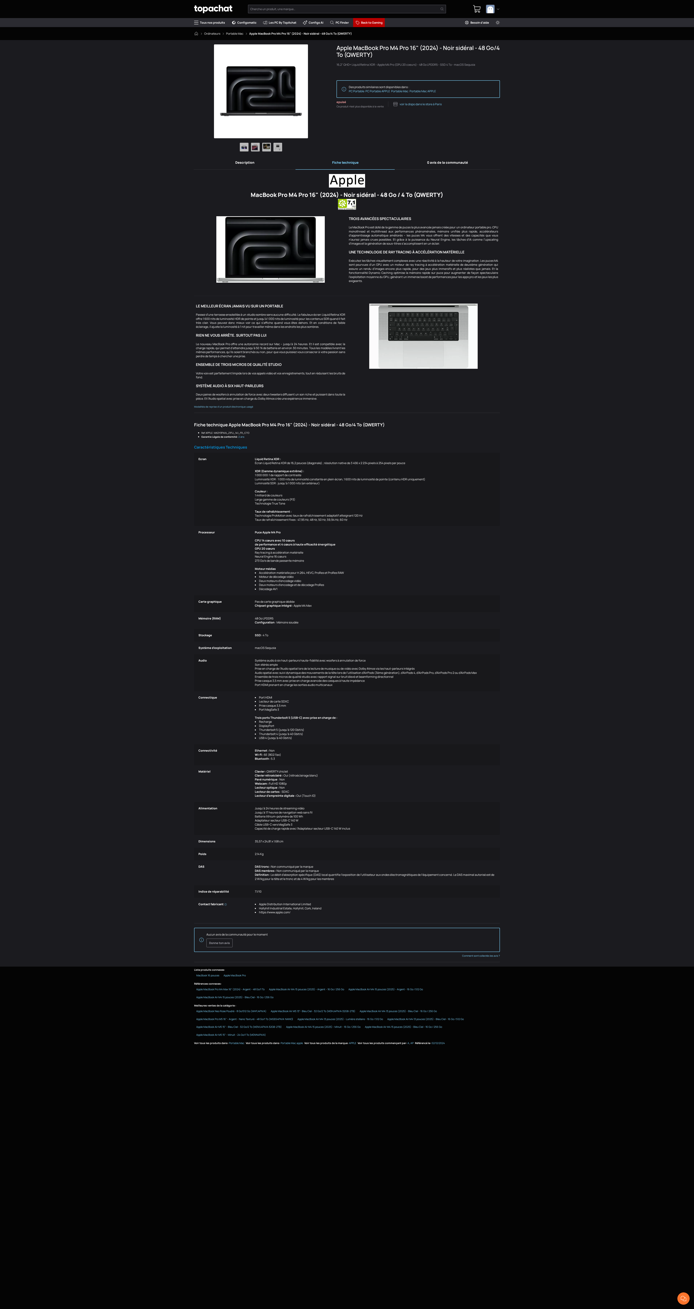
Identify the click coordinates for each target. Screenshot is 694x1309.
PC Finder (342, 23)
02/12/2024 (438, 1043)
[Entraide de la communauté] (683, 1298)
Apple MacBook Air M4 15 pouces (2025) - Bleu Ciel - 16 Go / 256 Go (234, 997)
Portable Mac (234, 33)
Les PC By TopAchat (282, 23)
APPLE (352, 1043)
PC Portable (356, 91)
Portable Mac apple (292, 1043)
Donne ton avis (219, 943)
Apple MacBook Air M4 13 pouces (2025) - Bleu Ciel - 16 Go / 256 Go (398, 1011)
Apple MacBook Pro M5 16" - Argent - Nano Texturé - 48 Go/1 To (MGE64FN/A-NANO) (244, 1019)
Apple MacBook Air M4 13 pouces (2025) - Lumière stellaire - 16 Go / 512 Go (340, 1019)
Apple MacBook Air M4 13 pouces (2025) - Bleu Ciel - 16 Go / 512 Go (425, 1019)
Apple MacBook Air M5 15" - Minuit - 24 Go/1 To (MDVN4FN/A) (231, 1034)
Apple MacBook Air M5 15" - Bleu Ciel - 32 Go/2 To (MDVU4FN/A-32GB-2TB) (239, 1026)
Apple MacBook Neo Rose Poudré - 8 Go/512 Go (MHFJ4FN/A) (231, 1011)
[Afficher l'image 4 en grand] (277, 147)
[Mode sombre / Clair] (497, 22)
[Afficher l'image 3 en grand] (266, 147)
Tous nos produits (212, 23)
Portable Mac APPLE (423, 91)
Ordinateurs (212, 33)
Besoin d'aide (479, 23)
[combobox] (493, 9)
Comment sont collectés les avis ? (481, 955)
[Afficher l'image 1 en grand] (244, 147)
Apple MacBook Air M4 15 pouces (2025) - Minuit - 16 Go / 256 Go (323, 1026)
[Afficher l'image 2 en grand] (255, 147)
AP (412, 1043)
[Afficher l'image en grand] (261, 91)
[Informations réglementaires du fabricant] (225, 904)
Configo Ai (316, 23)
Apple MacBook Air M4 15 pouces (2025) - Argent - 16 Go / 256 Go (306, 989)
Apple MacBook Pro (235, 975)
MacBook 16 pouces (207, 975)
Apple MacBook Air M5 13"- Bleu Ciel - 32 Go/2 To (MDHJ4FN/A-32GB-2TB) (313, 1011)
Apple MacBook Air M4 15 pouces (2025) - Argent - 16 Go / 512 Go (385, 989)
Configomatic (246, 23)
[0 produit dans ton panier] (476, 9)
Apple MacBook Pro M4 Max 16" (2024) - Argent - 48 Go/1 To (230, 989)
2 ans (241, 436)
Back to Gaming (372, 23)
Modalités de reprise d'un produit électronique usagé (223, 406)
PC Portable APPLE (377, 91)
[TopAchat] (213, 9)
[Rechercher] (442, 9)
